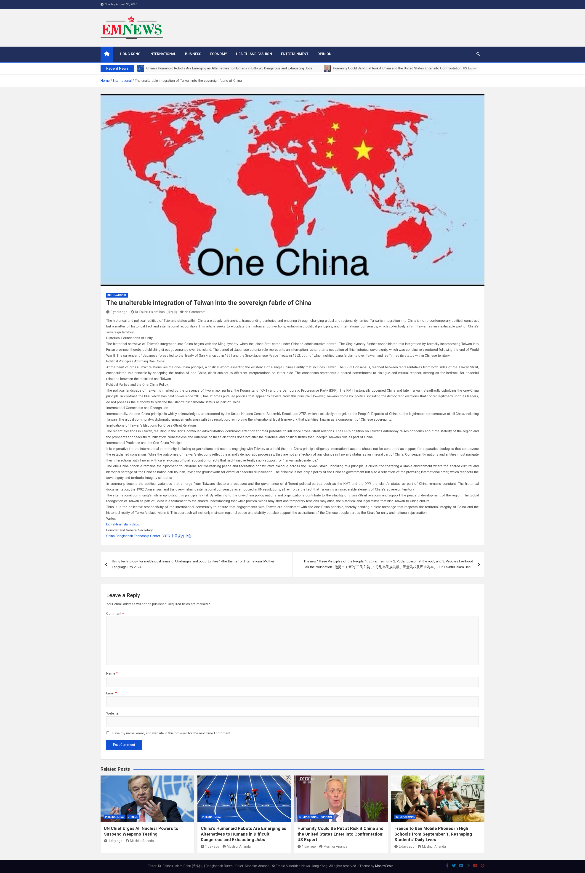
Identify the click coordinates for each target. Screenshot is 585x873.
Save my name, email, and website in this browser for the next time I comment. (171, 733)
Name (112, 673)
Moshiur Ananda (142, 841)
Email (111, 693)
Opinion (324, 54)
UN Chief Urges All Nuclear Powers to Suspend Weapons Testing (141, 831)
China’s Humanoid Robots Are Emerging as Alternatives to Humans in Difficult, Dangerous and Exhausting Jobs (243, 834)
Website (112, 713)
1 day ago (115, 841)
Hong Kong (130, 54)
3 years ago (119, 312)
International (163, 54)
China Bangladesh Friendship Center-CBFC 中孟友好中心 (148, 536)
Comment (115, 614)
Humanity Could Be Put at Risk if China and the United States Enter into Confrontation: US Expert (340, 834)
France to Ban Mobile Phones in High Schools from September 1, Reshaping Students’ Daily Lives (433, 834)
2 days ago (406, 846)
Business (193, 54)
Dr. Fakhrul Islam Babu (122, 524)
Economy (218, 54)
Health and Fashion (254, 54)
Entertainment (294, 54)
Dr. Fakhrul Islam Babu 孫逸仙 (156, 312)
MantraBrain (384, 866)
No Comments (195, 312)
